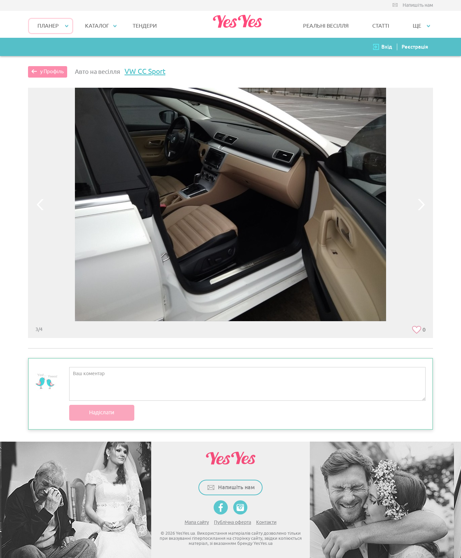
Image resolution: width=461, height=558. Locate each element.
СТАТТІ (380, 26)
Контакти (266, 522)
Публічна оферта (232, 522)
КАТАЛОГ (97, 26)
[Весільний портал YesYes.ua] (237, 24)
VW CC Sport (145, 71)
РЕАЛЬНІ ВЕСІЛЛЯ (326, 26)
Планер (48, 26)
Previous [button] (40, 204)
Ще (417, 26)
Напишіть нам (418, 5)
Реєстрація (415, 47)
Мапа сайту (197, 522)
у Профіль (52, 71)
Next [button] (421, 204)
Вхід (386, 47)
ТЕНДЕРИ (145, 26)
